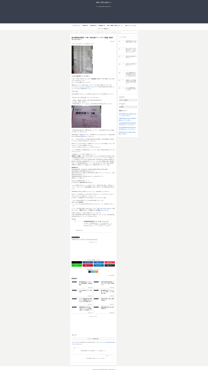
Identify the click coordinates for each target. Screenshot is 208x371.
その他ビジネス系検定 (76, 237)
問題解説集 (81, 134)
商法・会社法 (80, 239)
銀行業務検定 (95, 239)
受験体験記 (74, 239)
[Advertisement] (104, 15)
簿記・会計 (85, 239)
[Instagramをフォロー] (92, 272)
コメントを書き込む (93, 338)
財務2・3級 (99, 208)
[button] (110, 265)
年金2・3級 (106, 208)
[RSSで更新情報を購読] (97, 272)
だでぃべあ (130, 124)
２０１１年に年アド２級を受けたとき (84, 86)
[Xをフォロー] (89, 272)
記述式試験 (90, 239)
